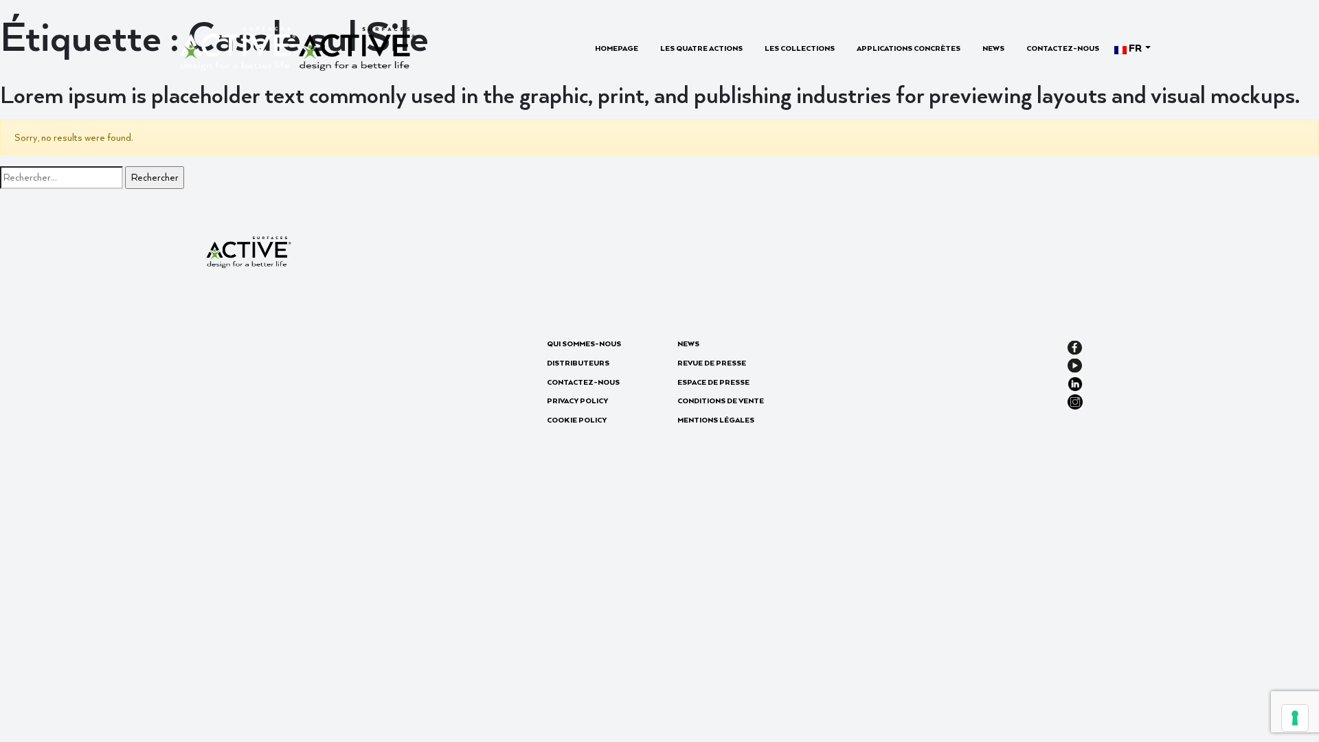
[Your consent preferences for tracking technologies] (1295, 718)
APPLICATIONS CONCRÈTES (908, 48)
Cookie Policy (577, 420)
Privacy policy (577, 400)
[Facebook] (1075, 345)
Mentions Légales (715, 420)
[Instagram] (1075, 400)
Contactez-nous (1062, 48)
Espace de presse (713, 382)
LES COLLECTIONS (800, 48)
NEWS (993, 48)
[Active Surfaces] (297, 47)
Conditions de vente (720, 400)
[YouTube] (1075, 363)
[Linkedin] (1075, 382)
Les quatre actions (701, 48)
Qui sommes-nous (584, 343)
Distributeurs (578, 363)
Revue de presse (711, 363)
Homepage (616, 48)
